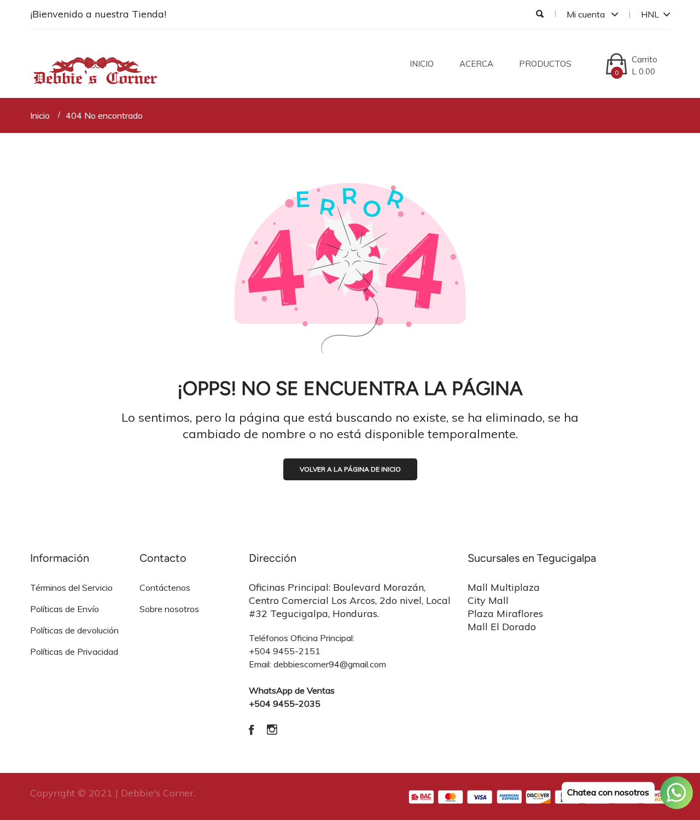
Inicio (422, 64)
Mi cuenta (587, 14)
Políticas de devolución (74, 630)
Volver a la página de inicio (350, 469)
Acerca (476, 64)
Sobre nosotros (169, 608)
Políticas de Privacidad (74, 651)
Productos (545, 64)
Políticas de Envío (64, 608)
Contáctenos (164, 587)
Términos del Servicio (71, 587)
